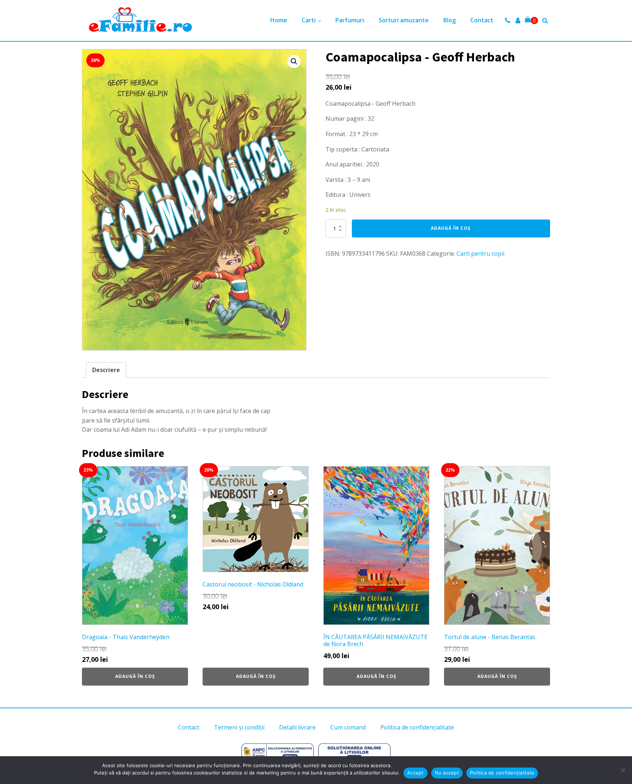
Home (278, 20)
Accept (415, 773)
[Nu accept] (623, 770)
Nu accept (447, 773)
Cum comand (348, 727)
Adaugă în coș (451, 228)
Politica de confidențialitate (417, 727)
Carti (309, 20)
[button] (294, 61)
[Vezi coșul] (531, 20)
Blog (449, 20)
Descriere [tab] (106, 370)
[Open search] (545, 20)
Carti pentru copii (480, 254)
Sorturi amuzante (404, 20)
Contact (481, 20)
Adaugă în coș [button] (135, 676)
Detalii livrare (297, 727)
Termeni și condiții (239, 727)
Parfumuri (349, 20)
